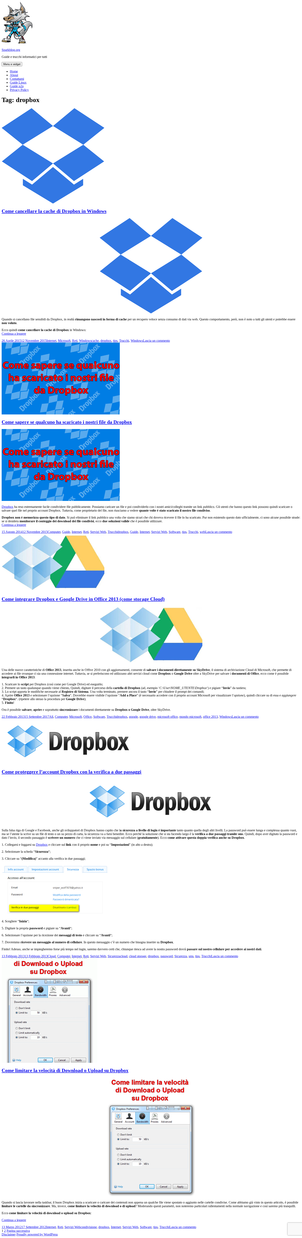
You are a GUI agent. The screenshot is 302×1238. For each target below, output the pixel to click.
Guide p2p (17, 86)
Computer (54, 532)
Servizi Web (98, 532)
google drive (147, 716)
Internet (51, 340)
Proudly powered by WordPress (37, 1234)
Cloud (52, 956)
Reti (74, 340)
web (202, 532)
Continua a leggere (14, 333)
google (133, 716)
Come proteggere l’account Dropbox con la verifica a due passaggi (71, 771)
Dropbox (7, 507)
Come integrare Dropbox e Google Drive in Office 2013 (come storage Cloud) (83, 599)
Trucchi (124, 340)
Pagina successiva (18, 1230)
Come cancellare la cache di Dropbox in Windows (54, 211)
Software (174, 532)
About (14, 75)
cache (95, 340)
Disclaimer (9, 1234)
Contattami (17, 79)
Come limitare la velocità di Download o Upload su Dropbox (65, 1070)
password (166, 956)
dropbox (105, 340)
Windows (85, 340)
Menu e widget (12, 64)
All (51, 716)
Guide (66, 532)
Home (14, 71)
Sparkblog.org (11, 50)
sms (191, 956)
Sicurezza (114, 956)
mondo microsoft (190, 716)
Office (87, 716)
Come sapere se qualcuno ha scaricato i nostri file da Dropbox (67, 422)
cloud (123, 956)
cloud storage (137, 956)
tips (115, 340)
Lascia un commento (156, 340)
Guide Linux (18, 82)
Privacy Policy (19, 90)
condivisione (88, 1227)
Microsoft (64, 340)
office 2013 (210, 716)
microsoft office (167, 716)
